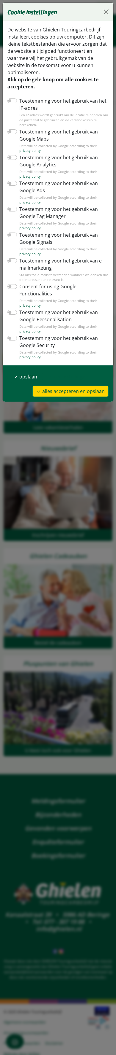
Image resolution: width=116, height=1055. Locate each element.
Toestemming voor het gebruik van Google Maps (58, 135)
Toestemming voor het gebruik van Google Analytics (58, 161)
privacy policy (30, 150)
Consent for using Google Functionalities (47, 290)
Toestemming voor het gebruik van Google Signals (58, 238)
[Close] (106, 12)
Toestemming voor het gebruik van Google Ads (58, 187)
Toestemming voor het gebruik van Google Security (58, 342)
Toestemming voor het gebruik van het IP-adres (62, 104)
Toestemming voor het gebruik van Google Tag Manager (58, 212)
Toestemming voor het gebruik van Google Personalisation (58, 316)
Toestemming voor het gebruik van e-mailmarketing (61, 264)
